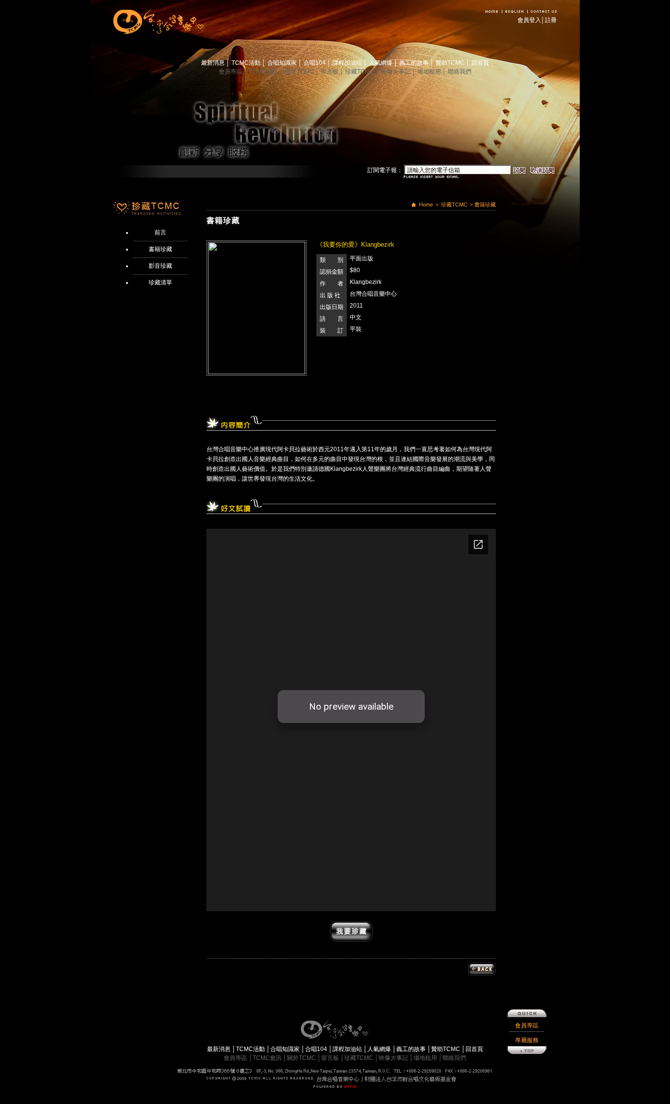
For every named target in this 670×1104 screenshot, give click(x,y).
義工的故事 (414, 62)
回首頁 (480, 62)
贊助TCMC (451, 62)
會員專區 (231, 71)
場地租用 (429, 71)
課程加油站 (348, 62)
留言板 (330, 71)
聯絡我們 (459, 71)
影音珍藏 (160, 265)
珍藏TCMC (360, 71)
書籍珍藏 (160, 249)
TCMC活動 (247, 62)
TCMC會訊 (264, 71)
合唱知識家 (282, 62)
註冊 (551, 20)
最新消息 (213, 62)
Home (426, 204)
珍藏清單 (160, 282)
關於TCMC (300, 71)
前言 (160, 232)
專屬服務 (527, 1040)
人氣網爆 (381, 62)
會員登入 (529, 20)
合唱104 (315, 62)
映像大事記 (396, 71)
